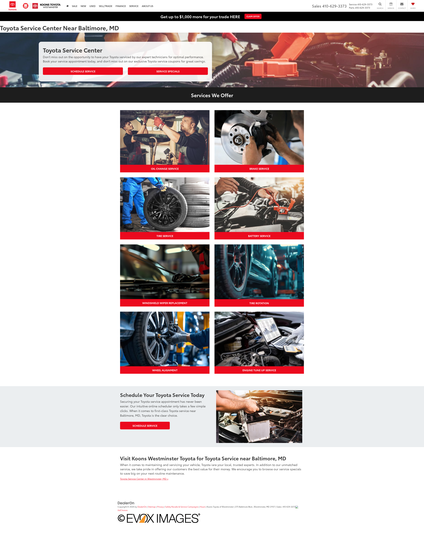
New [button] (83, 6)
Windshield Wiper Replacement (164, 303)
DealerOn (141, 506)
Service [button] (133, 6)
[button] (67, 6)
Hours (202, 506)
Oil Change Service (165, 168)
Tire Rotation (259, 303)
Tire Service (165, 236)
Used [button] (92, 6)
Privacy (160, 506)
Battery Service (259, 236)
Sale (74, 6)
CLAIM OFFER (253, 16)
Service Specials (168, 71)
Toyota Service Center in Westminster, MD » (144, 478)
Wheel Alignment (165, 370)
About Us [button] (147, 6)
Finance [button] (121, 6)
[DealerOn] (126, 502)
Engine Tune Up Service (259, 370)
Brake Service (259, 168)
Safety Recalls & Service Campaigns (181, 506)
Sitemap (152, 506)
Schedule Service (83, 71)
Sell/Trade (105, 6)
